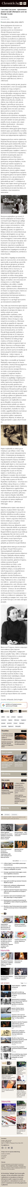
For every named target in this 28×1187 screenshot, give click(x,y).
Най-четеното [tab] (23, 860)
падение (10, 720)
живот (3, 717)
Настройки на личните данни (8, 1169)
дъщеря (3, 723)
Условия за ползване (5, 1153)
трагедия (21, 723)
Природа (14, 997)
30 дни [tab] (25, 983)
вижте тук (23, 1168)
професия (20, 717)
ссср (8, 717)
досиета (9, 723)
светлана (16, 720)
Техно (13, 1019)
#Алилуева (17, 726)
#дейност (10, 726)
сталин (15, 723)
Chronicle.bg (4, 17)
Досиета (14, 1006)
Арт (13, 1028)
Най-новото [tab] (16, 860)
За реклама (3, 1157)
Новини (3, 1158)
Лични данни (4, 1155)
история (13, 717)
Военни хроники (15, 1011)
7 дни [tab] (22, 983)
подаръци (23, 720)
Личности (14, 989)
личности (3, 720)
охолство (3, 726)
